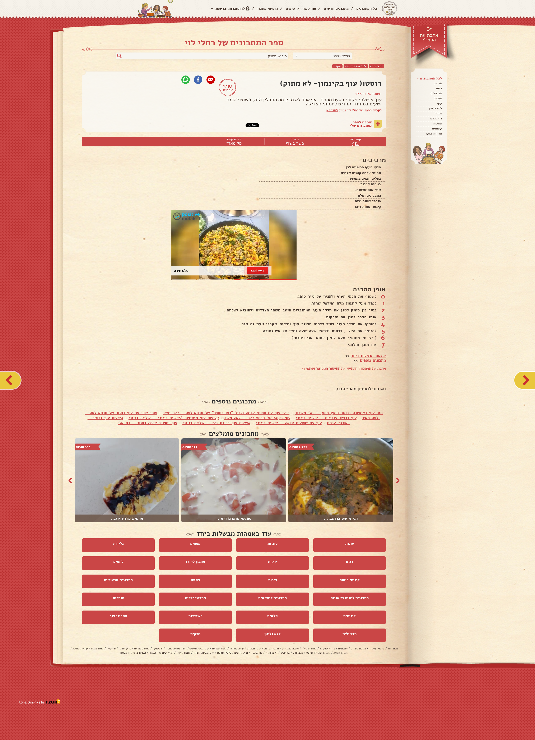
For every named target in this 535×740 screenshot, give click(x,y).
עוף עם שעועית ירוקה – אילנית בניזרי (289, 423)
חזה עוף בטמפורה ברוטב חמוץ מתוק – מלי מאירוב (339, 413)
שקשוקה (158, 648)
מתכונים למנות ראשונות (349, 597)
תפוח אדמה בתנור (176, 648)
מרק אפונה (125, 648)
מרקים (438, 83)
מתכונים (343, 648)
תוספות (437, 123)
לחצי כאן (332, 110)
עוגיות (273, 543)
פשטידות (195, 615)
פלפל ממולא (224, 653)
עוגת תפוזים (254, 648)
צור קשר (309, 8)
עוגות (349, 543)
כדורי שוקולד (327, 648)
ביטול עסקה (376, 648)
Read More (257, 270)
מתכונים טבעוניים (118, 579)
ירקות (272, 561)
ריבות (272, 579)
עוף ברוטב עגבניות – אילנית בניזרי (326, 418)
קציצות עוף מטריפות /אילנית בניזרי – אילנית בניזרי (174, 418)
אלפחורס (298, 653)
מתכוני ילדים (195, 597)
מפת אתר (392, 648)
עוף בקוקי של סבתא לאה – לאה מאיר (257, 418)
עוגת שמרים (219, 648)
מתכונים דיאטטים (272, 597)
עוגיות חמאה (340, 653)
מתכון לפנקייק (290, 648)
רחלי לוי (360, 93)
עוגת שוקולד (309, 648)
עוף (439, 103)
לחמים (118, 561)
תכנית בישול (138, 653)
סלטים (272, 615)
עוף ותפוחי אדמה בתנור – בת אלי (147, 423)
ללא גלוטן (435, 108)
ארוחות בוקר (433, 133)
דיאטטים (436, 118)
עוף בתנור (256, 653)
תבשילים (436, 93)
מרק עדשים (241, 653)
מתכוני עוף (118, 615)
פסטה (438, 113)
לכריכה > (376, 66)
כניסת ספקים (358, 648)
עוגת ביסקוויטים (199, 648)
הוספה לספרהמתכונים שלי (361, 124)
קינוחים (437, 128)
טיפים (290, 8)
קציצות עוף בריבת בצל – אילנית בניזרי (216, 423)
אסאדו (123, 653)
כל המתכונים (366, 8)
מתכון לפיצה (271, 648)
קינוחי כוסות (349, 579)
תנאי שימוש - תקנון (161, 653)
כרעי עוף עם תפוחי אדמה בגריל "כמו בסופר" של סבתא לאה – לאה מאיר (226, 413)
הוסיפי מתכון (267, 8)
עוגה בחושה (236, 648)
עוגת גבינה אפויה (204, 653)
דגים (439, 88)
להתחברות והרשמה (230, 8)
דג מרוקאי (272, 653)
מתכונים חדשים (336, 8)
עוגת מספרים (141, 648)
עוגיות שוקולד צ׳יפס (318, 653)
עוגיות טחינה (80, 648)
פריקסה (111, 648)
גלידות (118, 543)
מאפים (438, 98)
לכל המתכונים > (355, 66)
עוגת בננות (97, 648)
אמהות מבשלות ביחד (368, 355)
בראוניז (285, 653)
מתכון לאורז (195, 561)
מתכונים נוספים (373, 360)
